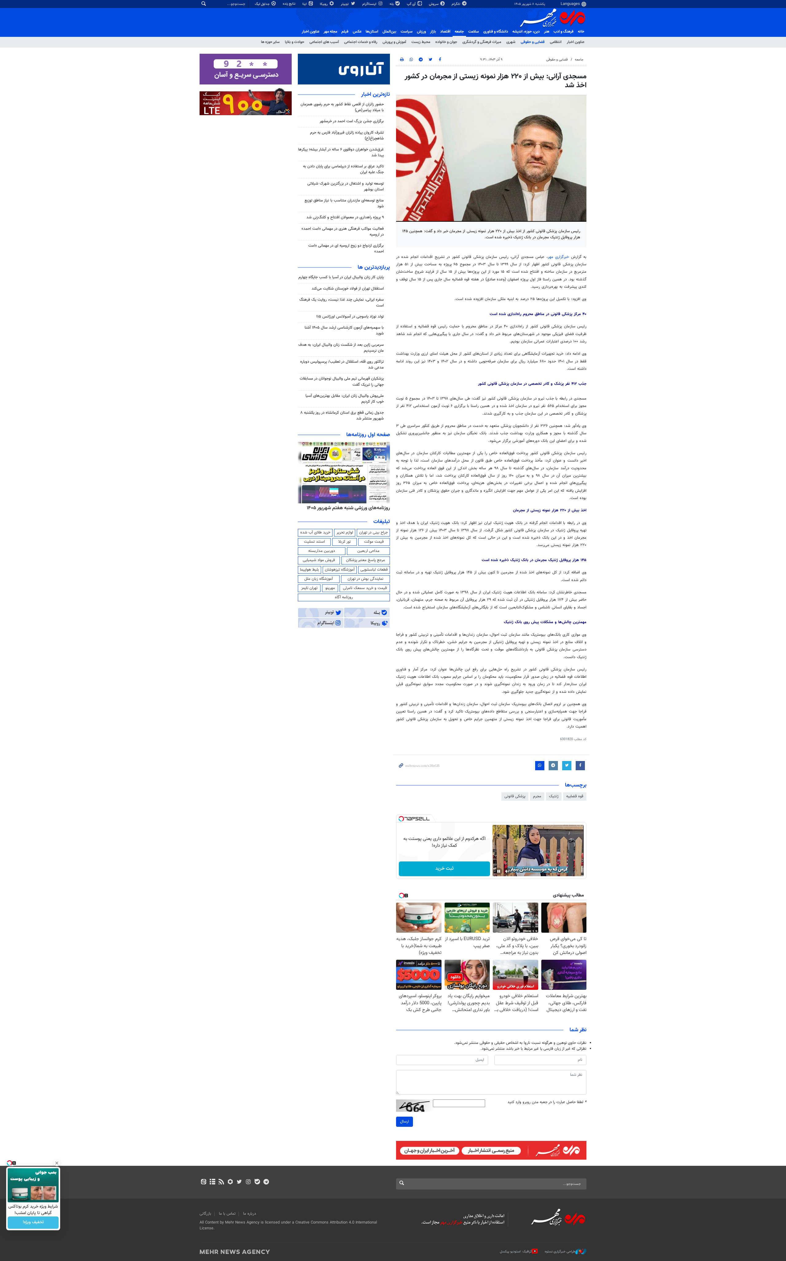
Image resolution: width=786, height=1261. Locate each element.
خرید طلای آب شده (315, 532)
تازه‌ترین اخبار (375, 95)
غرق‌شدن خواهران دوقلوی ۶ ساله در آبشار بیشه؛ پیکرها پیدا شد (341, 152)
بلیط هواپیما (309, 570)
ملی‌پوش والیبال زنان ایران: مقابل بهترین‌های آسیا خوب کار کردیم (344, 399)
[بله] (257, 1182)
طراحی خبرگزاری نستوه (560, 1251)
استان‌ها (372, 32)
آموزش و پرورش (394, 42)
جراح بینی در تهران (373, 532)
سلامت (473, 32)
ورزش (421, 32)
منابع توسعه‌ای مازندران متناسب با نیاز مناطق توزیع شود (344, 203)
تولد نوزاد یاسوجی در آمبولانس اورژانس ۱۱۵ (350, 317)
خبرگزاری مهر (558, 257)
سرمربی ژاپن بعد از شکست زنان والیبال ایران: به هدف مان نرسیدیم (341, 348)
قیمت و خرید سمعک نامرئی (365, 588)
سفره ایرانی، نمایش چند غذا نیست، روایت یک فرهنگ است (341, 303)
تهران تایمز (309, 588)
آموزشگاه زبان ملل (318, 579)
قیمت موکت (374, 542)
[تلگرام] (266, 1182)
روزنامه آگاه (344, 597)
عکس (357, 32)
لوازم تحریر (345, 532)
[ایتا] (203, 1182)
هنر (546, 32)
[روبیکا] (230, 1182)
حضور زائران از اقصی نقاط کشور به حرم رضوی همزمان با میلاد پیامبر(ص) (342, 107)
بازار (433, 32)
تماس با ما (227, 1214)
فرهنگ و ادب (564, 32)
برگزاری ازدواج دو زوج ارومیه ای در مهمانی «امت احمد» (346, 249)
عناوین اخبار (575, 42)
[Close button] (57, 1163)
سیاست (407, 32)
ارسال (404, 1122)
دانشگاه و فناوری (495, 32)
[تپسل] (401, 819)
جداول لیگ (262, 4)
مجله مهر (330, 32)
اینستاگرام (369, 4)
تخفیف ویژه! (33, 1222)
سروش (434, 4)
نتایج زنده (289, 3)
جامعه (459, 32)
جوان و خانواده (446, 42)
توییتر (345, 4)
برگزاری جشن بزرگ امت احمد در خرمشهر (352, 121)
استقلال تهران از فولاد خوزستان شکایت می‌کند (348, 289)
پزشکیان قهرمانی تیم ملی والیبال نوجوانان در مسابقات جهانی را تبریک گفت (342, 382)
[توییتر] (239, 1182)
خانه (581, 32)
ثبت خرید (444, 869)
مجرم (537, 796)
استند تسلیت (314, 542)
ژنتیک (553, 796)
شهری (511, 42)
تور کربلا (344, 542)
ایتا (305, 4)
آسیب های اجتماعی (324, 42)
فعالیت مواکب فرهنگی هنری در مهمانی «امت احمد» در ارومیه (343, 232)
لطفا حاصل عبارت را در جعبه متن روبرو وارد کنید (547, 1102)
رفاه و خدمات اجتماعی (360, 42)
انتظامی (556, 42)
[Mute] (507, 871)
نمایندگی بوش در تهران (365, 579)
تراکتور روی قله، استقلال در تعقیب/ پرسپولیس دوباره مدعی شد (342, 365)
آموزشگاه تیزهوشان (340, 570)
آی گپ (412, 4)
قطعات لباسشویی (374, 570)
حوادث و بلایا (294, 42)
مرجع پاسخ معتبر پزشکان (365, 560)
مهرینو (330, 588)
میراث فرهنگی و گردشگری (481, 42)
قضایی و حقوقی (533, 42)
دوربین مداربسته (321, 551)
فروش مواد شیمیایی (319, 560)
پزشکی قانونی (514, 796)
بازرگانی (205, 1214)
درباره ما (249, 1214)
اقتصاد (445, 32)
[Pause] (498, 871)
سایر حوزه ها (270, 42)
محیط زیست (420, 42)
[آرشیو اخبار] (212, 1182)
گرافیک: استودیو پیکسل (516, 1251)
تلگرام (456, 4)
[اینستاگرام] (248, 1182)
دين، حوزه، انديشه (526, 32)
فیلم (344, 32)
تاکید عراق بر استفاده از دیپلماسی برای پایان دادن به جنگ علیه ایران (343, 169)
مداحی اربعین (368, 551)
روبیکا (324, 4)
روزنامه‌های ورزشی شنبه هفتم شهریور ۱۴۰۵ (375, 508)
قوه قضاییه (574, 796)
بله (392, 4)
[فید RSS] (221, 1182)
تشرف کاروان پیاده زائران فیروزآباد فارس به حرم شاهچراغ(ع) (347, 136)
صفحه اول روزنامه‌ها (368, 435)
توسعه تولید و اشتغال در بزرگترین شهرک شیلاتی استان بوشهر (345, 187)
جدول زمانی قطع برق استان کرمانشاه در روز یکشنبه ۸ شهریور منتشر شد (342, 416)
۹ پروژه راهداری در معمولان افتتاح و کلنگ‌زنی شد (345, 217)
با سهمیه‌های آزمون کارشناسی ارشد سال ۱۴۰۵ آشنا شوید (344, 331)
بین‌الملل (389, 32)
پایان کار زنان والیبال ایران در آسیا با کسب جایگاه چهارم (341, 277)
